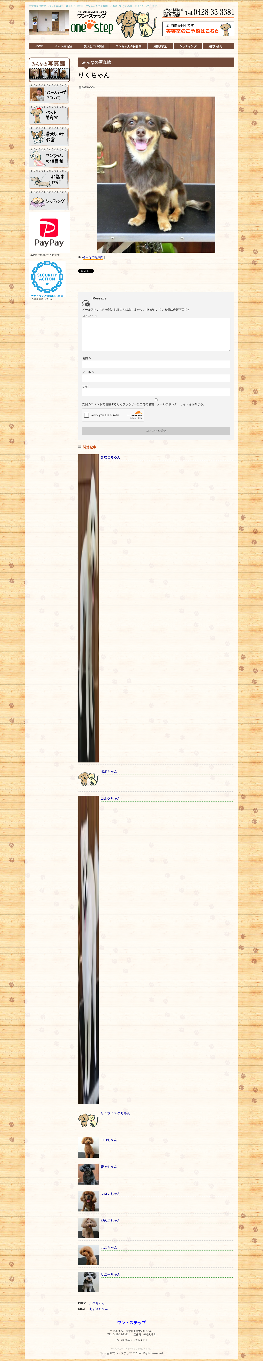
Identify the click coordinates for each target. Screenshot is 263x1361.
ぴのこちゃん (110, 1220)
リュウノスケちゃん (115, 1113)
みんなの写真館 (93, 257)
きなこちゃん (110, 457)
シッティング (188, 46)
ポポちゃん (109, 771)
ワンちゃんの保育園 (129, 46)
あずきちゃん (98, 1308)
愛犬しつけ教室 (94, 46)
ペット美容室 (63, 46)
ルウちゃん (97, 1303)
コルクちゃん (110, 798)
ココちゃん (109, 1140)
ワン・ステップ (131, 1322)
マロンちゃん (110, 1193)
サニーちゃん (110, 1274)
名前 (87, 358)
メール (88, 372)
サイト (86, 386)
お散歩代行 (160, 46)
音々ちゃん (109, 1167)
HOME (39, 46)
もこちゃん (109, 1247)
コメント (89, 315)
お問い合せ (215, 46)
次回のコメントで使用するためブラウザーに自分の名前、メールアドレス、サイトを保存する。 (144, 404)
